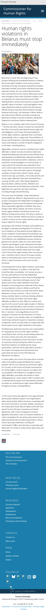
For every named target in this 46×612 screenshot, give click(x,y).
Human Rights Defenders (17, 488)
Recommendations (14, 517)
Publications (11, 514)
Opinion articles (12, 556)
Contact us (10, 537)
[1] (2, 126)
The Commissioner (14, 457)
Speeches (10, 507)
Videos (8, 559)
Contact (23, 609)
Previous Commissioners (16, 460)
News (8, 552)
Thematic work (12, 485)
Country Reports (13, 504)
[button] (23, 2)
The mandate (11, 463)
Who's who (10, 541)
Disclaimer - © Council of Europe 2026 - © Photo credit (23, 606)
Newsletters (11, 511)
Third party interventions (16, 521)
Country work (11, 482)
